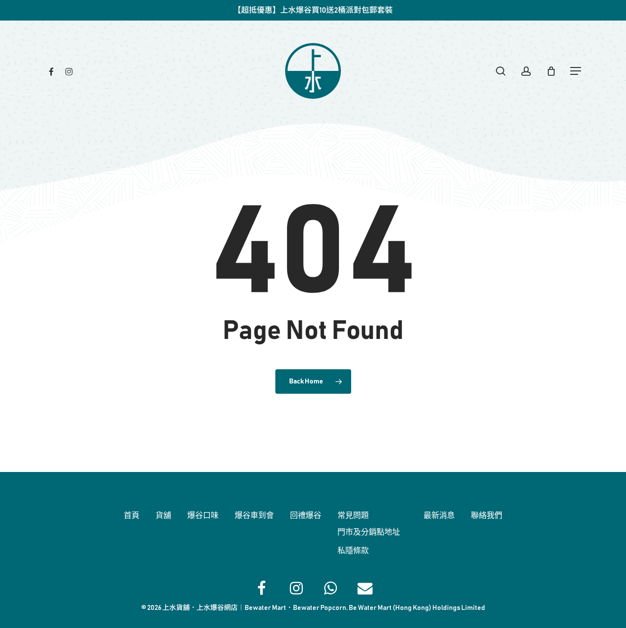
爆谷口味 (203, 515)
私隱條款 (353, 551)
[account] (526, 71)
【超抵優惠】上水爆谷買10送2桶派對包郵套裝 (313, 10)
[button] (576, 71)
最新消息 (439, 515)
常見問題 (353, 515)
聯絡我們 (486, 515)
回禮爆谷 (305, 515)
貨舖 (163, 515)
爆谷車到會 (254, 515)
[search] (501, 71)
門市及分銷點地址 (368, 532)
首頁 (131, 515)
